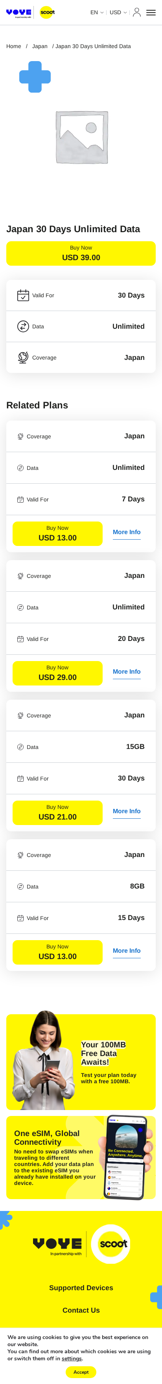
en (94, 12)
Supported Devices (81, 1288)
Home (13, 46)
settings (72, 1358)
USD (115, 12)
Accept (81, 1372)
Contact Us (81, 1310)
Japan (40, 46)
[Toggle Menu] (151, 12)
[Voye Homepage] (30, 12)
